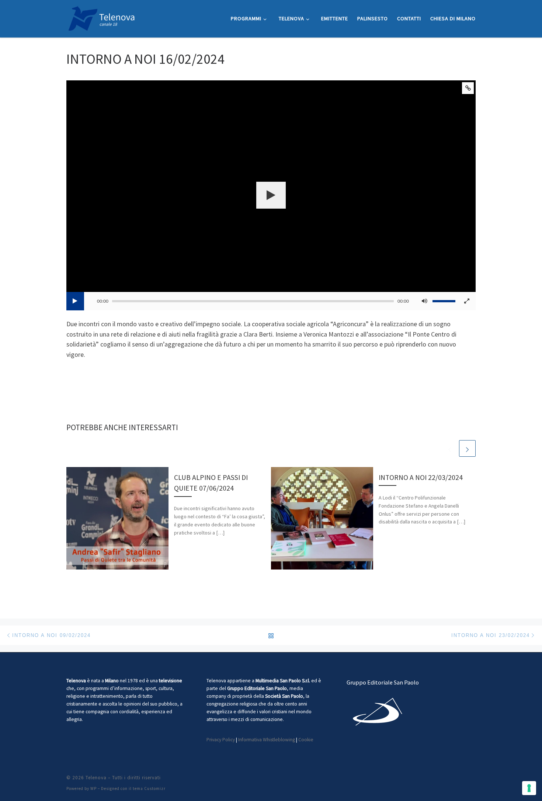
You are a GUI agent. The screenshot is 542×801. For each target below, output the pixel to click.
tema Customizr (149, 788)
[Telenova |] (101, 17)
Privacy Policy (220, 739)
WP (93, 788)
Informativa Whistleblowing (266, 739)
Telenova (96, 777)
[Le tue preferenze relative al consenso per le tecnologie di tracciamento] (529, 788)
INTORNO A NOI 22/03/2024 (421, 477)
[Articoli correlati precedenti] (449, 448)
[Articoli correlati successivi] (467, 448)
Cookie (305, 739)
